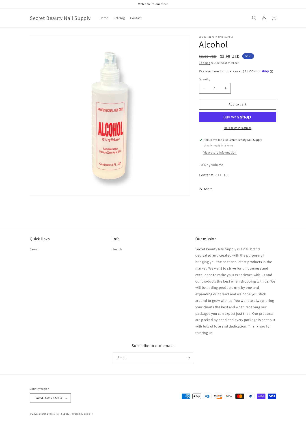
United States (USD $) (48, 398)
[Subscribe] (188, 358)
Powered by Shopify (81, 413)
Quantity (204, 79)
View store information (220, 152)
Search (35, 249)
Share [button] (208, 189)
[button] (254, 18)
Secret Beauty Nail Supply (54, 413)
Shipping (204, 62)
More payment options (237, 127)
